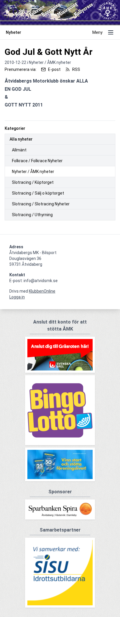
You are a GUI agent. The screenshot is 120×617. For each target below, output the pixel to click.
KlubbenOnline (42, 291)
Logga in (17, 297)
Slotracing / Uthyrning (32, 214)
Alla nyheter (21, 139)
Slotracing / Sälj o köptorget (38, 193)
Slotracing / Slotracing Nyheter (41, 204)
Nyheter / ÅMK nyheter (33, 171)
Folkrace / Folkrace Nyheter (37, 160)
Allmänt (19, 150)
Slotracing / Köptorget (33, 182)
